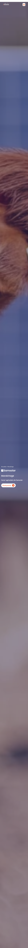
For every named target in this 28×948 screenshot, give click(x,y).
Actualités (3, 466)
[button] (24, 4)
